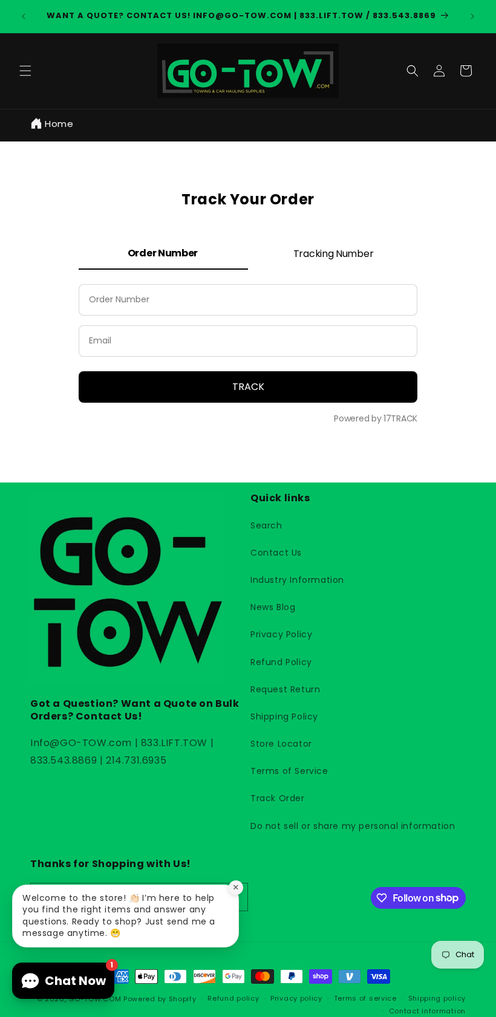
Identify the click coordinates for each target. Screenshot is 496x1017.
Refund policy (233, 998)
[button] (25, 70)
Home (59, 123)
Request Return (285, 689)
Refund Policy (281, 662)
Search (266, 525)
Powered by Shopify (160, 999)
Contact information (427, 1011)
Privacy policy (296, 998)
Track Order (277, 798)
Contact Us (276, 553)
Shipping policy (437, 998)
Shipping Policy (284, 716)
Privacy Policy (281, 634)
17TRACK (399, 418)
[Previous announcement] (23, 16)
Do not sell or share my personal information (352, 826)
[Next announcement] (472, 16)
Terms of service (365, 998)
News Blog (272, 607)
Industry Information (297, 580)
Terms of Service (289, 771)
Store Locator (281, 744)
